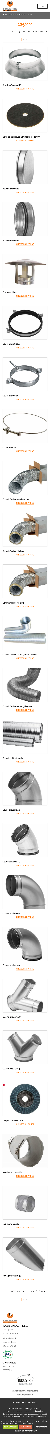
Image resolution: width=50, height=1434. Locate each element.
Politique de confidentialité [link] (25, 1431)
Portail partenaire (10, 1333)
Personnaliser (41, 1427)
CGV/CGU (7, 1370)
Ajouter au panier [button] (25, 141)
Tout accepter (10, 1427)
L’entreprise (7, 1329)
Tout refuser (25, 1427)
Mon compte (8, 1366)
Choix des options (25, 89)
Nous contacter (10, 1342)
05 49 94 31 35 (9, 1346)
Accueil (8, 14)
